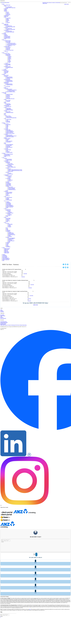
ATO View (8, 96)
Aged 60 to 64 (8, 210)
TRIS (7, 127)
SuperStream (8, 161)
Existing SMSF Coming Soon (10, 7)
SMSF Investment (7, 248)
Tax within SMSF (9, 145)
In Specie (7, 181)
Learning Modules (9, 159)
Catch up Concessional (11, 187)
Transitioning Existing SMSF (10, 26)
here (30, 609)
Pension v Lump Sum (9, 132)
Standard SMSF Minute (4, 322)
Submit (2, 541)
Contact (9, 60)
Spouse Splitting (8, 185)
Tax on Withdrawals (9, 147)
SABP (7, 125)
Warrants (5, 110)
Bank (3, 39)
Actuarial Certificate (7, 138)
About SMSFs (10, 224)
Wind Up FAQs (10, 171)
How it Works (8, 41)
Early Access (8, 215)
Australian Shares (7, 53)
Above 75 (9, 177)
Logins (47, 2)
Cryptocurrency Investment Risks (11, 117)
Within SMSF (8, 129)
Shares (3, 52)
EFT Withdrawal (8, 45)
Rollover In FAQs (11, 164)
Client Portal (58, 2)
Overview (7, 139)
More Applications (3, 318)
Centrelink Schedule (9, 152)
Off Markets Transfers (9, 67)
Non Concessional (9, 175)
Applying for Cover (7, 155)
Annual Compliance (9, 192)
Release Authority (9, 165)
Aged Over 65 (8, 209)
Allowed (5, 34)
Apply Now (8, 49)
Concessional (8, 178)
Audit (5, 196)
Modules (5, 158)
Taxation (7, 219)
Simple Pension (8, 149)
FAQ (7, 65)
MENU (69, 2)
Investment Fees (42, 610)
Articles (3, 247)
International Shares (11, 233)
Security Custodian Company (10, 91)
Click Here (25, 273)
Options (5, 107)
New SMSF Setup (9, 6)
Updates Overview (9, 160)
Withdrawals (8, 146)
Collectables (8, 101)
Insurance (3, 153)
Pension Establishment (9, 144)
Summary (7, 201)
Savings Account (6, 46)
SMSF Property (6, 249)
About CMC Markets (9, 94)
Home (3, 4)
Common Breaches (9, 197)
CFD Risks (8, 95)
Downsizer (8, 182)
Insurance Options (7, 154)
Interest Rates (8, 42)
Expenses (7, 193)
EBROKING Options (9, 109)
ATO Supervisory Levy (19, 610)
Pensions (3, 122)
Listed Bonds (8, 103)
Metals (5, 99)
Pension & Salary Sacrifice (10, 133)
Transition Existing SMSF (10, 31)
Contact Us (54, 2)
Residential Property (9, 80)
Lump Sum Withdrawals (10, 131)
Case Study (6, 134)
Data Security (8, 14)
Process (5, 137)
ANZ (1, 309)
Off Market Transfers (7, 66)
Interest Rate (8, 48)
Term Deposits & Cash (11, 234)
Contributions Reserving (12, 189)
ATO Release (8, 246)
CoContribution (8, 183)
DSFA (7, 140)
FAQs (5, 17)
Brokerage (9, 58)
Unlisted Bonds (8, 104)
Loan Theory (8, 78)
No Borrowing (6, 82)
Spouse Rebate (8, 184)
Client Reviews (6, 15)
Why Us (5, 11)
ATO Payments (8, 204)
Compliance (6, 8)
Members (5, 10)
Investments (4, 33)
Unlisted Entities (8, 119)
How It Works (8, 47)
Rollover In (8, 162)
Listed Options (8, 108)
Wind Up (7, 167)
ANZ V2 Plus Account (11, 43)
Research (9, 61)
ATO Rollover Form (3, 321)
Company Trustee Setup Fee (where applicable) (30, 610)
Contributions (6, 174)
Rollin (7, 229)
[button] (0, 617)
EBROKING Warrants (9, 112)
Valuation (7, 199)
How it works (6, 123)
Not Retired (10, 214)
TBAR (7, 126)
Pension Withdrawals (9, 130)
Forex (5, 113)
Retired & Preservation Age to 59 (11, 135)
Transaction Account (7, 40)
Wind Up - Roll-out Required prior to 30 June (15, 169)
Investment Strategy (7, 36)
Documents (44, 2)
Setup (5, 5)
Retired (9, 211)
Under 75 (9, 176)
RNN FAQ (8, 195)
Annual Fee (6, 27)
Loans (7, 120)
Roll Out (7, 172)
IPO (5, 114)
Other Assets (4, 92)
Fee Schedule (6, 30)
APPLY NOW (45, 3)
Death (5, 217)
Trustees (5, 9)
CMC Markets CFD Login (10, 98)
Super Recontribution (11, 188)
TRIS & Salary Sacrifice (10, 136)
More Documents (3, 324)
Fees (3, 23)
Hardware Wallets (9, 116)
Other (5, 118)
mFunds (9, 57)
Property (3, 74)
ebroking (1, 310)
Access (5, 208)
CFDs (5, 93)
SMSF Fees (6, 250)
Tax (4, 85)
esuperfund (2, 311)
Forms (9, 59)
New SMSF (2, 314)
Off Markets (10, 236)
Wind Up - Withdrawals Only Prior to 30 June (15, 170)
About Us (50, 2)
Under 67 (9, 179)
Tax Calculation (8, 203)
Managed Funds (6, 105)
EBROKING (8, 55)
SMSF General (6, 252)
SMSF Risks (6, 16)
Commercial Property (9, 77)
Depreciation (8, 86)
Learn (5, 69)
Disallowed (6, 35)
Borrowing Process (7, 79)
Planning (7, 186)
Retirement (8, 151)
